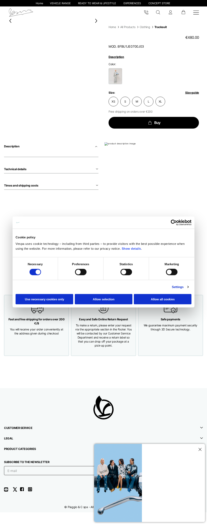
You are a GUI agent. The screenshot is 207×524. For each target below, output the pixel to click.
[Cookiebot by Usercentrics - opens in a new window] (173, 223)
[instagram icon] (31, 490)
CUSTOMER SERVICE (18, 428)
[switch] (81, 272)
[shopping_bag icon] (183, 12)
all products (127, 27)
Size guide (192, 92)
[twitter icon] (16, 490)
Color (112, 64)
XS (113, 101)
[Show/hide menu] (196, 12)
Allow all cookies (163, 299)
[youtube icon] (8, 490)
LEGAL (8, 438)
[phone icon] (146, 12)
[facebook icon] (23, 490)
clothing (145, 27)
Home (112, 27)
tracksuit (160, 27)
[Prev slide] (9, 20)
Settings (178, 287)
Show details (131, 248)
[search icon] (158, 12)
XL (160, 101)
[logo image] (21, 12)
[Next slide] (97, 20)
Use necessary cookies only (44, 299)
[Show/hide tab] (96, 146)
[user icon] (170, 12)
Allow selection (103, 299)
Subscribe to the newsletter (26, 462)
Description (116, 57)
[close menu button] (199, 449)
